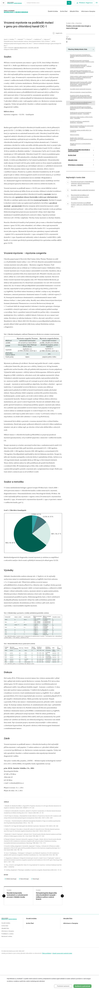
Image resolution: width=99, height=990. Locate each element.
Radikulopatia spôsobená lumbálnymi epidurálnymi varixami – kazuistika (80, 113)
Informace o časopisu (88, 11)
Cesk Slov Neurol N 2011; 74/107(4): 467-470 (26, 47)
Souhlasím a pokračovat (82, 986)
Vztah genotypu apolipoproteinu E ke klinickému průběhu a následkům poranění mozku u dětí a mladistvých (82, 72)
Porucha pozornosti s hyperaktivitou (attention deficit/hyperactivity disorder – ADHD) (81, 56)
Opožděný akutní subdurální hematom (80, 89)
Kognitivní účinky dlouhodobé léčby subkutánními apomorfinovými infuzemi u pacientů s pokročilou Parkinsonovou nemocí (81, 97)
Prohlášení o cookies (8, 934)
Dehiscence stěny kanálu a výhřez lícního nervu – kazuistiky (81, 117)
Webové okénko (74, 134)
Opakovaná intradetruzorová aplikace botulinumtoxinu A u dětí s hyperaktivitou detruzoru (81, 108)
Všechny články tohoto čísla (77, 49)
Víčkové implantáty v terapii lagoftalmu (81, 92)
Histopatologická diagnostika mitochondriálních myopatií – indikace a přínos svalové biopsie (46, 896)
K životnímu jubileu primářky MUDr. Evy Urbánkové (80, 131)
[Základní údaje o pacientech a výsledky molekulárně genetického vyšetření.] (33, 627)
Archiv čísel (63, 11)
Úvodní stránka (53, 11)
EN (96, 3)
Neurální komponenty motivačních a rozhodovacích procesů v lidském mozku (17, 895)
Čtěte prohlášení (46, 953)
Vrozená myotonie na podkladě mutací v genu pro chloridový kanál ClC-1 (81, 103)
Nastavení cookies (7, 936)
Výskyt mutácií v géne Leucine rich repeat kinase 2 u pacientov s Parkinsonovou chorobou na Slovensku (81, 78)
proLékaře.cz (11, 3)
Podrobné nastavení (63, 986)
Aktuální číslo (74, 11)
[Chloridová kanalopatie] (33, 533)
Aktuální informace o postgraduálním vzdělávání (80, 144)
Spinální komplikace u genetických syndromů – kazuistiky (79, 122)
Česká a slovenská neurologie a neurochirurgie (79, 150)
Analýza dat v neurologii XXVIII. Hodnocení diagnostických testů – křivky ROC (81, 139)
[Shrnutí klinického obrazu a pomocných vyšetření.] (33, 655)
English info (58, 33)
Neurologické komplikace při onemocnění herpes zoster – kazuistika (81, 126)
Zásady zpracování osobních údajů (62, 953)
